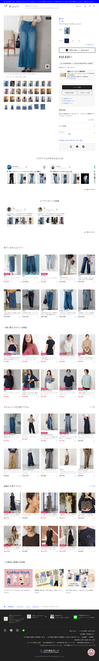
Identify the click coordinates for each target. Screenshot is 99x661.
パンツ (28, 606)
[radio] (67, 32)
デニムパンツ (35, 606)
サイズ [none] (60, 40)
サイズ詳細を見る (89, 44)
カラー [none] (60, 29)
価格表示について (68, 98)
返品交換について (68, 103)
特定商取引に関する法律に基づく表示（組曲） (71, 140)
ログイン (79, 6)
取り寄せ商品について (69, 100)
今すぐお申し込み (71, 78)
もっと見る (91, 119)
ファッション (19, 606)
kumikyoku (11, 606)
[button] (27, 45)
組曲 (62, 18)
